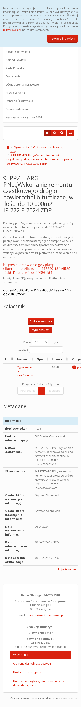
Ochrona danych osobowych (32, 663)
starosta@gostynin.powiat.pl (45, 615)
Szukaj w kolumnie (41, 321)
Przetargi (59, 147)
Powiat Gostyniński (18, 52)
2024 (13, 151)
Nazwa (22, 359)
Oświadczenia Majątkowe (22, 84)
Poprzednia (28, 390)
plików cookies (12, 29)
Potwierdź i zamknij (62, 38)
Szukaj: (23, 350)
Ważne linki (20, 655)
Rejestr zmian (67, 569)
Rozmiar (58, 359)
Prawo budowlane (18, 109)
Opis (40, 359)
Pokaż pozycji (40, 342)
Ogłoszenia (13, 76)
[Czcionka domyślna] (47, 133)
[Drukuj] (70, 133)
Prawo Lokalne (15, 93)
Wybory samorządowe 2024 (24, 117)
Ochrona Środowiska (19, 101)
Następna (54, 390)
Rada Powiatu (15, 68)
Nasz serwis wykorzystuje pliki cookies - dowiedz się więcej (39, 683)
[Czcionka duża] (62, 133)
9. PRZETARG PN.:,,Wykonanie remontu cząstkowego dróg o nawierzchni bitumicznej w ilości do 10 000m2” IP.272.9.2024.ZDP (40, 159)
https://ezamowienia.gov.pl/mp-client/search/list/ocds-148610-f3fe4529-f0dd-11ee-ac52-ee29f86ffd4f (37, 269)
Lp (7, 359)
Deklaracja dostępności (28, 672)
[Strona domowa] (7, 147)
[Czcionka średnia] (54, 133)
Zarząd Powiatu (16, 60)
